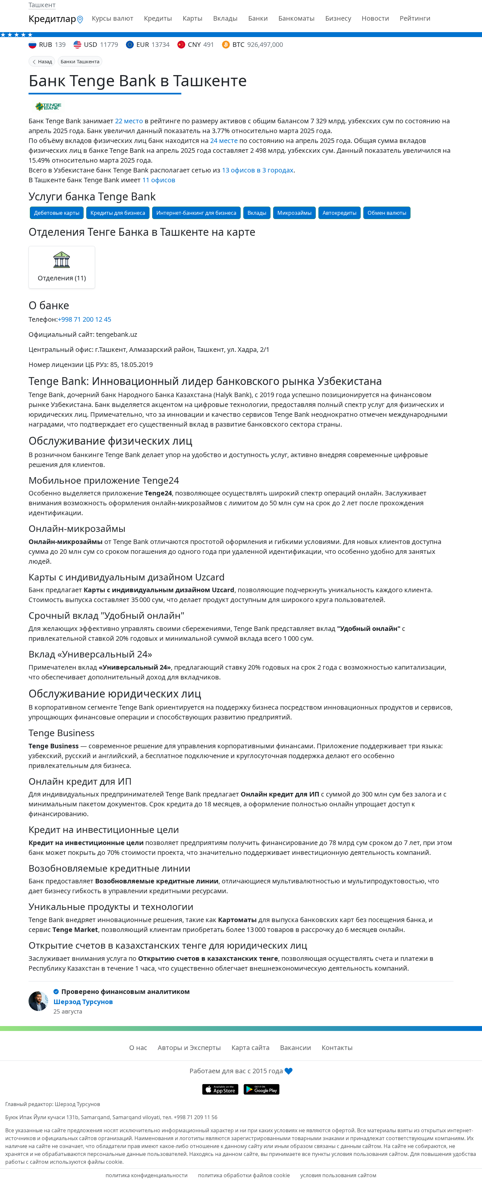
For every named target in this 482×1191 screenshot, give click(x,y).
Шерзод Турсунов (83, 1001)
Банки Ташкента (80, 61)
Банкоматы (296, 18)
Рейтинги (415, 18)
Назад (44, 61)
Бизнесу (338, 18)
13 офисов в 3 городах (257, 170)
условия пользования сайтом (338, 1175)
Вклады (225, 18)
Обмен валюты (387, 212)
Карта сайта (250, 1047)
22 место (129, 120)
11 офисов (158, 179)
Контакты (337, 1047)
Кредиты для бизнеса (117, 212)
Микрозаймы (294, 212)
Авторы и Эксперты (189, 1047)
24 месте (224, 140)
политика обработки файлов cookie (244, 1175)
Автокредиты (339, 212)
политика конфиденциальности (147, 1175)
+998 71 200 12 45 (84, 319)
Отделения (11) (62, 277)
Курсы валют (112, 18)
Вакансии (295, 1047)
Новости (375, 18)
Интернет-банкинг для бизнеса (196, 212)
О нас (138, 1047)
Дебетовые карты (56, 212)
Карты (193, 18)
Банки (258, 18)
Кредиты (158, 18)
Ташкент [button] (42, 4)
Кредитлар (52, 18)
